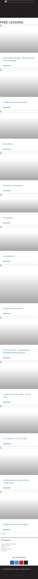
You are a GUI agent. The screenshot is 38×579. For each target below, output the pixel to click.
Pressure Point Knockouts (13, 308)
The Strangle (8, 218)
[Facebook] (12, 563)
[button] (19, 11)
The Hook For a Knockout (12, 186)
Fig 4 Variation (8, 256)
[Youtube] (21, 563)
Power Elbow (8, 144)
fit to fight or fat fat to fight (15, 439)
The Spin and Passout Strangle (15, 102)
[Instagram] (26, 563)
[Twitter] (17, 563)
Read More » (7, 66)
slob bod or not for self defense (15, 524)
